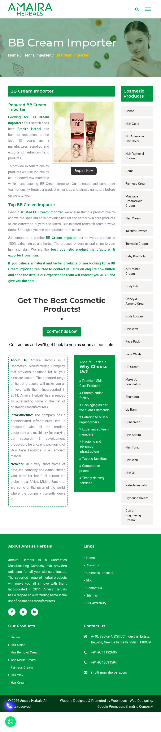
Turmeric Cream (137, 244)
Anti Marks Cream (133, 271)
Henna (130, 111)
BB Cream (132, 367)
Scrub (130, 171)
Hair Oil (130, 473)
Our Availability (96, 603)
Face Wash (133, 354)
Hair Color (132, 124)
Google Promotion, (111, 707)
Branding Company (139, 707)
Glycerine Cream (137, 498)
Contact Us (94, 588)
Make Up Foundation (133, 382)
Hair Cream (133, 218)
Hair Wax (132, 329)
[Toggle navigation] (148, 9)
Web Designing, (141, 701)
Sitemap (92, 595)
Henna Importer (37, 55)
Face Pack (133, 341)
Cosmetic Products (99, 573)
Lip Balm (131, 409)
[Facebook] (12, 612)
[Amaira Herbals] (30, 9)
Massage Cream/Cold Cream (134, 201)
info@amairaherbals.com (109, 672)
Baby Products (136, 256)
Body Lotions (135, 316)
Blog (89, 580)
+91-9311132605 (104, 652)
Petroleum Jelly (136, 485)
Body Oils (132, 286)
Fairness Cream (136, 184)
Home (13, 55)
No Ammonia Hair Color (135, 138)
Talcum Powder (136, 231)
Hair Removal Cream (135, 156)
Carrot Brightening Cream (133, 515)
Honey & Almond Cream (136, 301)
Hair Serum (133, 435)
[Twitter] (23, 612)
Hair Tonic (132, 447)
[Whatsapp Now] (9, 706)
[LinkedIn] (34, 612)
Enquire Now (83, 171)
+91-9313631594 (104, 662)
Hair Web (132, 460)
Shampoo (132, 397)
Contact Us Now (62, 332)
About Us (92, 565)
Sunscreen (133, 422)
